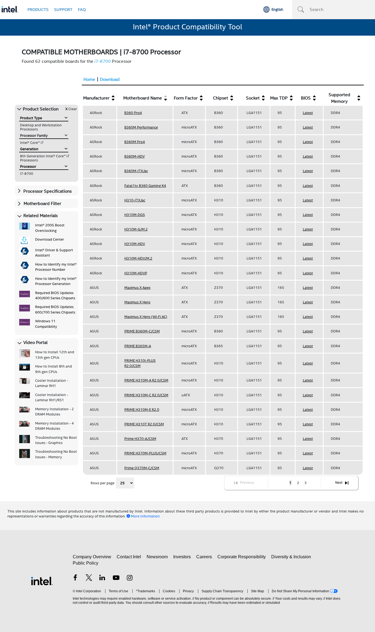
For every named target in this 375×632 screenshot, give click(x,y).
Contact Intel (129, 556)
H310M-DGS (134, 214)
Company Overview (92, 556)
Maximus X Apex (137, 287)
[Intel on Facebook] (75, 578)
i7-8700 (102, 61)
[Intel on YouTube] (116, 578)
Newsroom (157, 556)
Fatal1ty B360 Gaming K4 (145, 185)
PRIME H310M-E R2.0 (141, 409)
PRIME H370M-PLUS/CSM (145, 453)
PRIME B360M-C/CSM (142, 331)
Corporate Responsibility (241, 556)
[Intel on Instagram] (129, 578)
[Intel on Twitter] (89, 578)
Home (89, 79)
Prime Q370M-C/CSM (141, 468)
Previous (247, 482)
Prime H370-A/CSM (140, 438)
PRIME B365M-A (137, 346)
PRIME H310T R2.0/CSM (144, 424)
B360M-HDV (134, 156)
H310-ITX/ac (134, 200)
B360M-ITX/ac (136, 171)
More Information (145, 516)
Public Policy (85, 563)
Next (339, 482)
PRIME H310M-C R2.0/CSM (146, 395)
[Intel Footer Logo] (42, 580)
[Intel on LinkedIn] (102, 578)
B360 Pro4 (133, 112)
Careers (204, 556)
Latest (308, 112)
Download (110, 79)
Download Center (49, 239)
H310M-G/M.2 (136, 229)
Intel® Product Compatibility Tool (187, 27)
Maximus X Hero (137, 302)
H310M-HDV (134, 243)
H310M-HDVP (135, 273)
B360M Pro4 (134, 142)
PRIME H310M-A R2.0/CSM (146, 380)
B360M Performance (141, 127)
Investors (182, 556)
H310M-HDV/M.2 (138, 258)
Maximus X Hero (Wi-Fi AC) (145, 316)
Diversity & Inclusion (291, 556)
